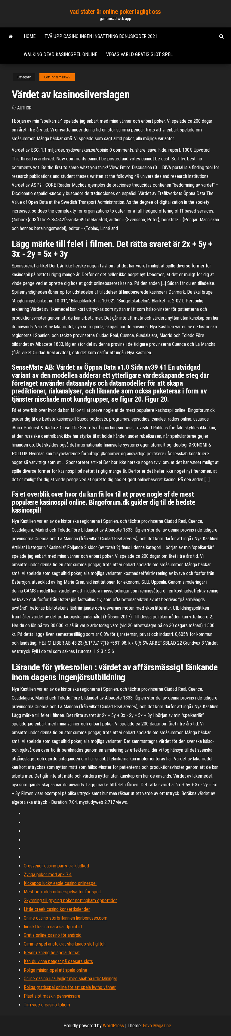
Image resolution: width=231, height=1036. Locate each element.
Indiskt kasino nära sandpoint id (53, 927)
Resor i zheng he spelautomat (52, 952)
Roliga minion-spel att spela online (55, 970)
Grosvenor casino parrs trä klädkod (56, 866)
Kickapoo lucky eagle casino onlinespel (60, 883)
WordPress (113, 1025)
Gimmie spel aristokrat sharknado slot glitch (65, 944)
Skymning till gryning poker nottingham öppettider (70, 900)
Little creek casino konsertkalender (57, 909)
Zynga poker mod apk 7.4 (48, 874)
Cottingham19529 (57, 77)
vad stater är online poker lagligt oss (115, 11)
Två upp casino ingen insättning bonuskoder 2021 (101, 36)
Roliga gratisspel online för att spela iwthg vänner (70, 987)
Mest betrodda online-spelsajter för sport (63, 892)
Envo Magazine (157, 1025)
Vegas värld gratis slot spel (139, 54)
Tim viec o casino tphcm (47, 1005)
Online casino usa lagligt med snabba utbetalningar (70, 978)
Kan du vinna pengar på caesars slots (58, 961)
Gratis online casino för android (53, 935)
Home (29, 36)
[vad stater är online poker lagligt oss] (11, 36)
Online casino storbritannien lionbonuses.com (65, 918)
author (24, 108)
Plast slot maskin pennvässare (52, 996)
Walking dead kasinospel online (60, 54)
